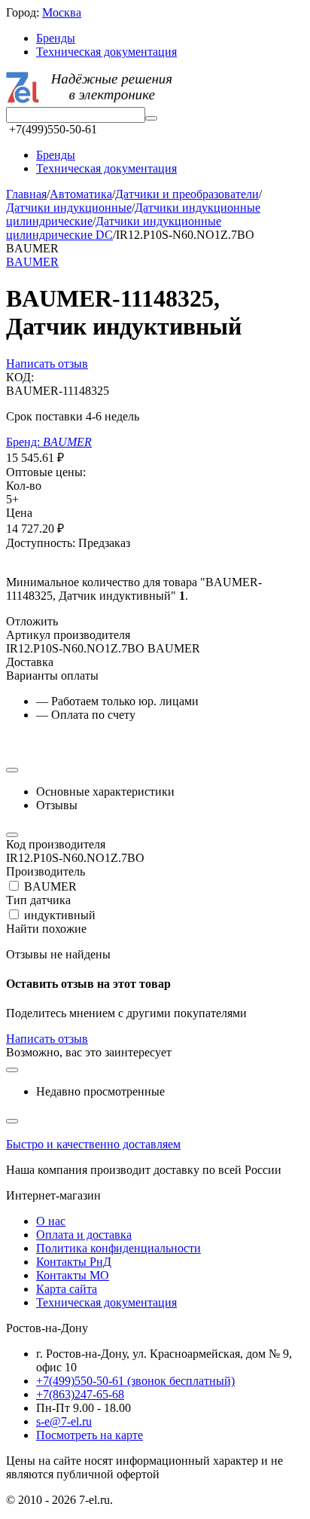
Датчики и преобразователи (187, 194)
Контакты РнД (73, 1261)
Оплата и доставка (84, 1234)
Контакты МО (72, 1275)
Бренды (55, 38)
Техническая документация (106, 51)
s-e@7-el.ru (64, 1421)
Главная (26, 194)
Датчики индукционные (69, 207)
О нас (50, 1221)
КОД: (20, 377)
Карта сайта (66, 1288)
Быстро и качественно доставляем (93, 1144)
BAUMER (32, 261)
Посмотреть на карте (89, 1435)
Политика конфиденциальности (118, 1248)
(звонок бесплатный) (135, 1380)
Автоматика (81, 194)
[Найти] (151, 118)
